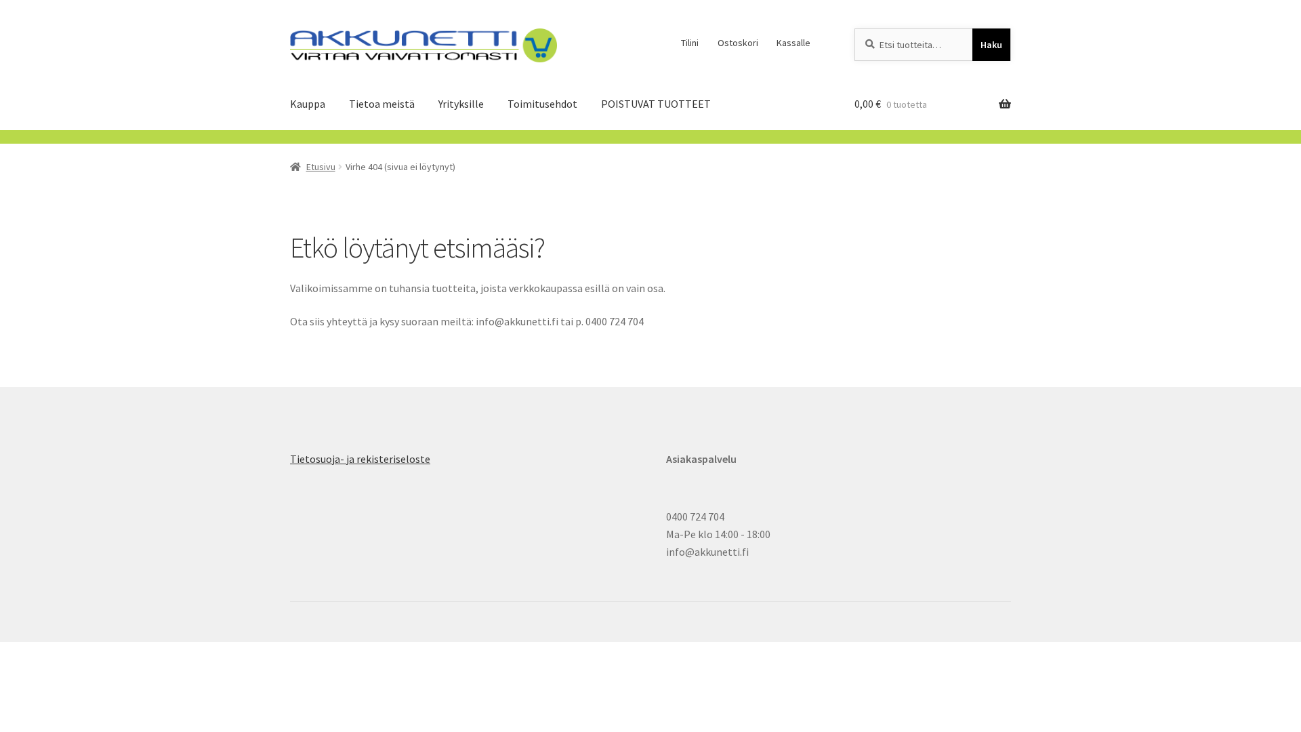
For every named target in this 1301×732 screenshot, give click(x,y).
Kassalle (793, 43)
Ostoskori (738, 43)
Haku (991, 45)
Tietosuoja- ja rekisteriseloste (360, 459)
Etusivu (320, 167)
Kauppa (307, 103)
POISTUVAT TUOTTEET (656, 103)
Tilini (690, 43)
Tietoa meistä (382, 103)
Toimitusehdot (542, 103)
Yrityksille (461, 103)
